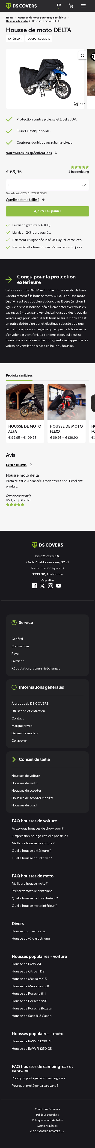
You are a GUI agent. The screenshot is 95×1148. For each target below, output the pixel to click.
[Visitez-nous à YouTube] (58, 585)
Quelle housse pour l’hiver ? (32, 858)
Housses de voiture (26, 776)
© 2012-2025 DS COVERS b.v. (47, 1131)
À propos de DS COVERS (30, 703)
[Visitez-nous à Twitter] (42, 585)
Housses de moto (17, 20)
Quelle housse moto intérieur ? (34, 905)
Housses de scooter (26, 790)
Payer (16, 653)
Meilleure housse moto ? (30, 883)
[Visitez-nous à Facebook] (34, 585)
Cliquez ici (56, 568)
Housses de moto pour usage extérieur (42, 17)
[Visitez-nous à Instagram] (50, 585)
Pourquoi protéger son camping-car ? (38, 1078)
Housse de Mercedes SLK (30, 986)
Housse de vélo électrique (31, 938)
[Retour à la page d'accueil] (21, 6)
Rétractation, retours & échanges (36, 668)
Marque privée (22, 726)
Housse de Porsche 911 (29, 993)
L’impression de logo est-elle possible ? (40, 836)
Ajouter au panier (47, 211)
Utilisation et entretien (28, 711)
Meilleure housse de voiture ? (33, 843)
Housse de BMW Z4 (26, 964)
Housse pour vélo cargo (29, 931)
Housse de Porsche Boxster (32, 1008)
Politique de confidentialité (47, 1120)
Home (9, 17)
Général (17, 639)
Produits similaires (19, 375)
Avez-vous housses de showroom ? (38, 828)
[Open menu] (83, 6)
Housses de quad (24, 805)
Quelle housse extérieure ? (31, 850)
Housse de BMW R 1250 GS (32, 1048)
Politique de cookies (47, 1114)
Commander (20, 646)
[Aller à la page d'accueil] (47, 545)
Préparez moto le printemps (32, 891)
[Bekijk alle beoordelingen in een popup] (78, 170)
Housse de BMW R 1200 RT (32, 1041)
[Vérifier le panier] (71, 6)
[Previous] (11, 78)
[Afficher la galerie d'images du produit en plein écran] (82, 55)
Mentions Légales (47, 1125)
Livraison (18, 661)
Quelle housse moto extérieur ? (35, 898)
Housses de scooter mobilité (33, 798)
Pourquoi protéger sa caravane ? (35, 1085)
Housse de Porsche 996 (29, 1001)
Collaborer (19, 740)
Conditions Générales (47, 1109)
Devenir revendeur (25, 733)
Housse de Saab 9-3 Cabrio (32, 1016)
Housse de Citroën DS (28, 971)
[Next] (89, 78)
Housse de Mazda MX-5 (29, 979)
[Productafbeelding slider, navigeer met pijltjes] (50, 79)
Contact (18, 718)
